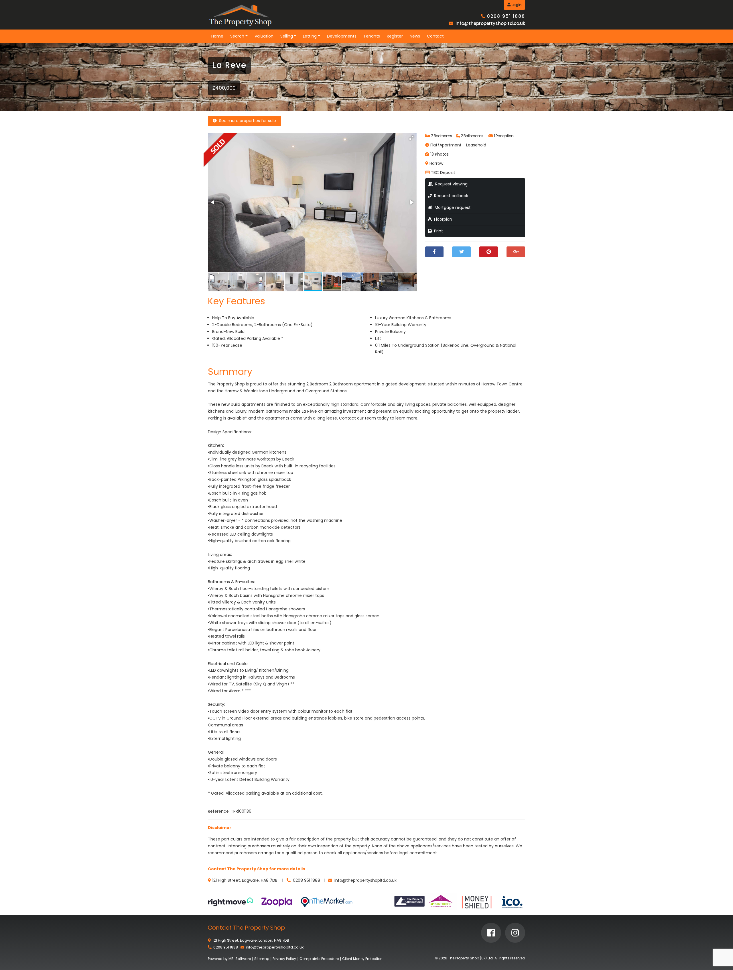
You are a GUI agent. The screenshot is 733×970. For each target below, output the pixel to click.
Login (516, 4)
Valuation (264, 36)
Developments (341, 36)
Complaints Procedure (319, 958)
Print (437, 231)
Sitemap (261, 958)
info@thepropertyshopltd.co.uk (490, 23)
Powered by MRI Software (229, 958)
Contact (435, 36)
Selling (286, 36)
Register (395, 36)
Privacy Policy (284, 958)
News (415, 36)
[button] (411, 137)
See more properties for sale (246, 121)
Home (217, 36)
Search (237, 36)
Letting (310, 36)
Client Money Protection (362, 958)
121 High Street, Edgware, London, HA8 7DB (250, 940)
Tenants (371, 36)
